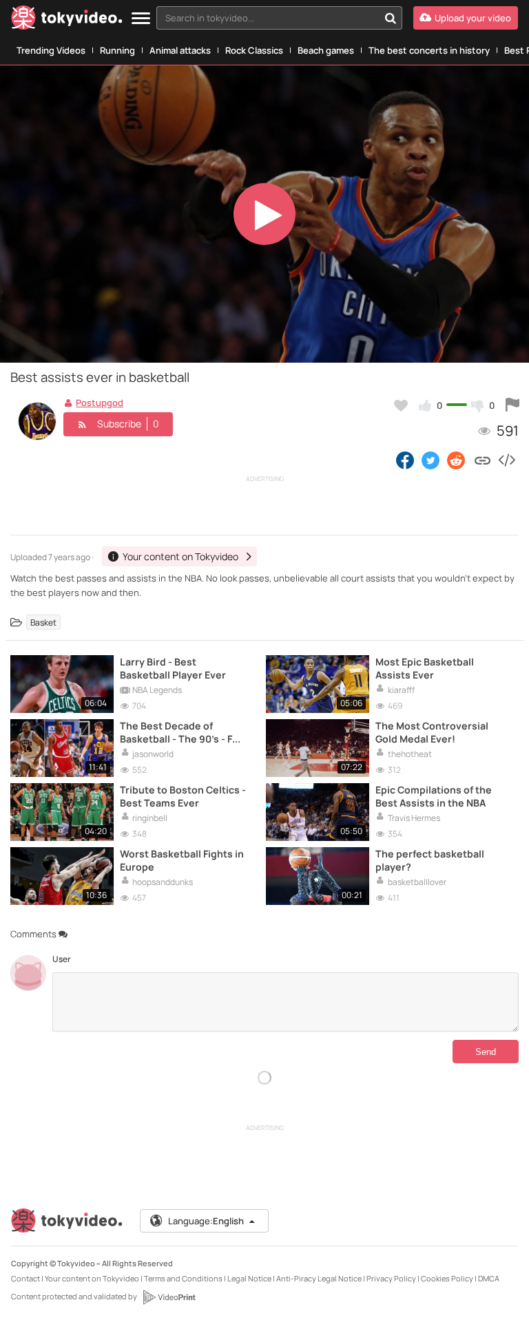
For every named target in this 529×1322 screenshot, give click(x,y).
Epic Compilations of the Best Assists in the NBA (433, 796)
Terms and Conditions (183, 1278)
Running (117, 50)
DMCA (488, 1278)
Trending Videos (51, 50)
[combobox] (279, 18)
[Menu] (140, 19)
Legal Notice (249, 1278)
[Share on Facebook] (405, 459)
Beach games (326, 50)
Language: (206, 1221)
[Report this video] (512, 405)
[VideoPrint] (168, 1297)
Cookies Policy (447, 1278)
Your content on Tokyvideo (92, 1278)
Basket (43, 622)
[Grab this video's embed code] (506, 459)
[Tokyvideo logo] (67, 20)
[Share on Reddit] (457, 459)
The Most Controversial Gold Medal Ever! (431, 732)
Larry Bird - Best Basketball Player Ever (173, 668)
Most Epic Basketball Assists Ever (424, 668)
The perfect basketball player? (429, 860)
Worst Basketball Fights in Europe (182, 860)
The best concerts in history (429, 50)
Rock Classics (254, 50)
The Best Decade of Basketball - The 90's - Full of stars (182, 732)
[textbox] (267, 18)
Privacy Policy (391, 1278)
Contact (25, 1278)
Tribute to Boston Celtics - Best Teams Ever (183, 796)
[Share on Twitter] (430, 459)
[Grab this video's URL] (482, 459)
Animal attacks (180, 50)
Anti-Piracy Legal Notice (319, 1278)
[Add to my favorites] (401, 405)
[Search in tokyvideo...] (390, 18)
